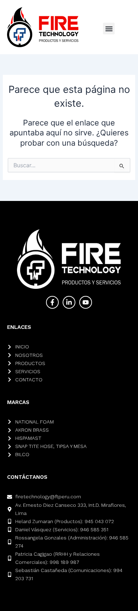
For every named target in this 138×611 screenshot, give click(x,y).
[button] (109, 28)
